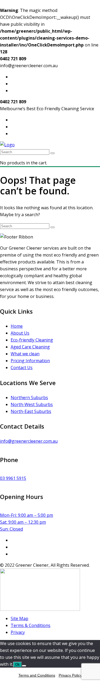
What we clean (25, 354)
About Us (20, 333)
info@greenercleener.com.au (29, 441)
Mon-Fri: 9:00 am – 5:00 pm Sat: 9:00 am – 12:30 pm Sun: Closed (26, 522)
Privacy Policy (70, 675)
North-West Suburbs (32, 404)
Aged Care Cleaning (30, 347)
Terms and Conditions (36, 675)
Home (17, 326)
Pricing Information (30, 361)
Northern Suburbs (29, 397)
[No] (24, 666)
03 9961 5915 (13, 478)
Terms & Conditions (30, 625)
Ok (17, 665)
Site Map (19, 618)
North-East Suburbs (31, 411)
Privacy (18, 632)
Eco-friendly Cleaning (32, 340)
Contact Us (22, 367)
